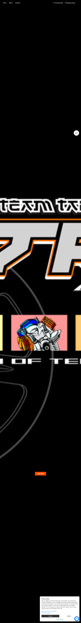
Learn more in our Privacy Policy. (49, 611)
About (10, 3)
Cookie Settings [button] (59, 619)
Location (17, 3)
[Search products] (76, 133)
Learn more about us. (46, 612)
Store (4, 3)
